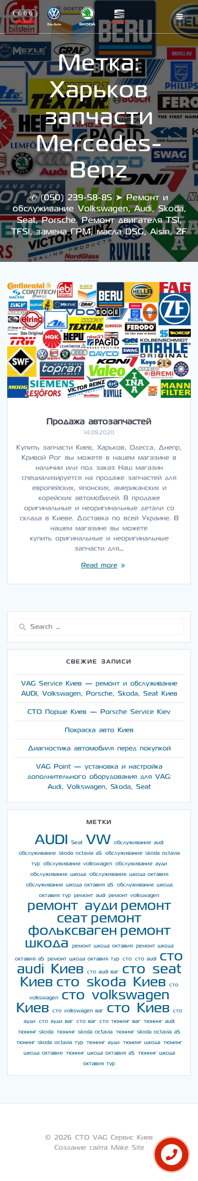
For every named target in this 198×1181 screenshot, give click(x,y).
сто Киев (138, 1007)
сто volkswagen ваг (77, 1010)
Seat (77, 842)
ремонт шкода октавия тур (83, 958)
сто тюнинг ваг (119, 1021)
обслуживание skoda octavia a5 (60, 853)
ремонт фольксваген (85, 924)
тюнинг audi (159, 1021)
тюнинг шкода (141, 1042)
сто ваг (86, 1021)
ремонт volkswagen (134, 895)
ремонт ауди (72, 905)
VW (98, 839)
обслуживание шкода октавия (128, 874)
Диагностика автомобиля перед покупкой (99, 748)
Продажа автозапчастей (99, 421)
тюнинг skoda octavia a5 (148, 1031)
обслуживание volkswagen (77, 863)
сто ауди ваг (56, 1021)
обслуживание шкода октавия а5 (69, 884)
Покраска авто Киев (99, 730)
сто (127, 958)
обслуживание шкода (58, 874)
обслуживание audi (138, 842)
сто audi (145, 958)
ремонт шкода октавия (102, 945)
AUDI (51, 839)
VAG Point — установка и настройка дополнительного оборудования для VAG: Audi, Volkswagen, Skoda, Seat (99, 776)
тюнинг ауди (103, 1042)
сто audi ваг (103, 971)
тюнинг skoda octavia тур (49, 1042)
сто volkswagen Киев (92, 1001)
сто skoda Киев (111, 981)
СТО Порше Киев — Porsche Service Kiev (99, 711)
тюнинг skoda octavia (84, 1031)
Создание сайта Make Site (99, 1147)
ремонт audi (89, 895)
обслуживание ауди (141, 863)
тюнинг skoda (35, 1031)
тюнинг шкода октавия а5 (100, 1053)
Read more (99, 565)
